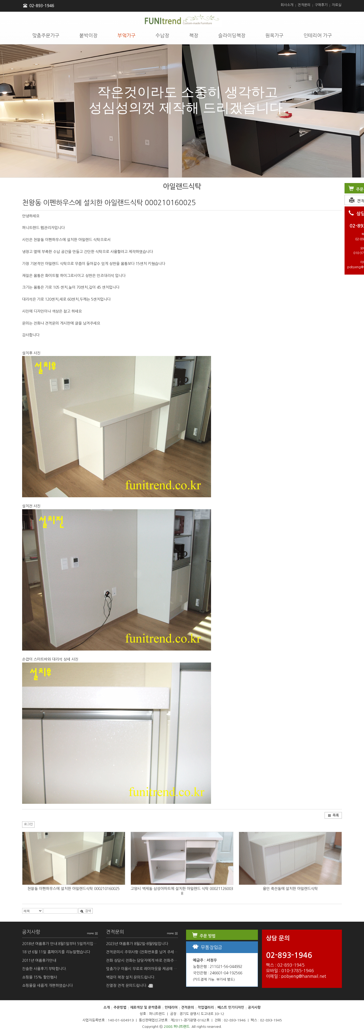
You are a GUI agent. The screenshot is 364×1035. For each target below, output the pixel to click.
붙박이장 (88, 35)
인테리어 (171, 1007)
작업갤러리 (206, 1007)
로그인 (28, 824)
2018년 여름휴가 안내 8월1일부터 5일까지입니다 (60, 944)
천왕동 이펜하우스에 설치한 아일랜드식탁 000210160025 (73, 889)
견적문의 (304, 5)
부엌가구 (127, 35)
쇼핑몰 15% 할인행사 (39, 977)
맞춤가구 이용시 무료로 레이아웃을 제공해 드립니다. (142, 969)
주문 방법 (207, 936)
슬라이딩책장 (231, 35)
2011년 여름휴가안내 (39, 960)
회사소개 (287, 5)
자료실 (336, 5)
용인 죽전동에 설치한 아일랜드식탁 (290, 889)
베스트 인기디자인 (230, 1007)
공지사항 (31, 932)
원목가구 (274, 35)
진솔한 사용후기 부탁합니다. (44, 969)
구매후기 (321, 5)
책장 (193, 35)
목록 (336, 815)
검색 (88, 911)
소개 (106, 1007)
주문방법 (120, 1007)
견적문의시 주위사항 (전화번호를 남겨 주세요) (142, 952)
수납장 (162, 35)
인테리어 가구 (318, 35)
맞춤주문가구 (45, 35)
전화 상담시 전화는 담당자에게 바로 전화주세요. (142, 960)
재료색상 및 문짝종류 (145, 1007)
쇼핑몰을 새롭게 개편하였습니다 (47, 985)
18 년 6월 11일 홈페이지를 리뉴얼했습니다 (56, 952)
